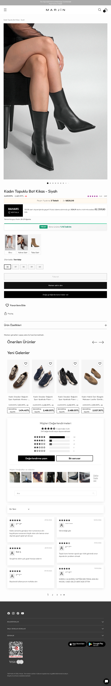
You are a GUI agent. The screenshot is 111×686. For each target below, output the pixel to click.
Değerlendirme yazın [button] (36, 458)
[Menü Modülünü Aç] (5, 10)
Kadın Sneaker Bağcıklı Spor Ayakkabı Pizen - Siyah (67, 398)
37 (15, 267)
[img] (15, 520)
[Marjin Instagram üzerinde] (13, 613)
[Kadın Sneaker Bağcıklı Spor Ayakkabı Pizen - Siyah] (68, 376)
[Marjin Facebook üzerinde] (9, 613)
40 (40, 267)
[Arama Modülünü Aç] (100, 10)
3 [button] (57, 595)
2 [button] (52, 595)
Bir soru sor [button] (75, 458)
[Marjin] (55, 9)
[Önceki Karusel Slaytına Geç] (94, 342)
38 (24, 267)
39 (32, 267)
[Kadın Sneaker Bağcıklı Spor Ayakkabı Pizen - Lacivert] (43, 376)
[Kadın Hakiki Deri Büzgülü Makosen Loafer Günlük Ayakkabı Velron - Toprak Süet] (92, 376)
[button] (40, 437)
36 (8, 267)
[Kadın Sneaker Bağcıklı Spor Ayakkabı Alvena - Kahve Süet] (18, 376)
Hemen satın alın (55, 285)
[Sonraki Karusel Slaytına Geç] (101, 342)
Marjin (21, 673)
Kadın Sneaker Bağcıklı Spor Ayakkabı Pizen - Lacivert (43, 398)
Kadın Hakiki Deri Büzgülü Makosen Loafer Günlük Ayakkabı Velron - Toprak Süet (92, 398)
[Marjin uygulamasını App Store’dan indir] (77, 646)
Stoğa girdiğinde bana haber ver (56, 295)
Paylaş (10, 314)
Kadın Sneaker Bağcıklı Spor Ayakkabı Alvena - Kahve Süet (18, 398)
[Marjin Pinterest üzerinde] (18, 613)
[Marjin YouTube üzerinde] (23, 613)
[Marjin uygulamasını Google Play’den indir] (96, 646)
